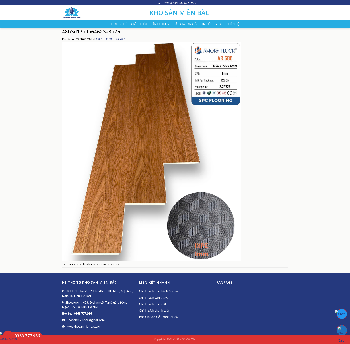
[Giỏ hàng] (286, 13)
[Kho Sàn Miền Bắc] (103, 12)
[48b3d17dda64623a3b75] (151, 151)
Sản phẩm (158, 24)
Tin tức (206, 24)
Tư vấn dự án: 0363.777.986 (178, 3)
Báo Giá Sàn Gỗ (185, 24)
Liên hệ (233, 24)
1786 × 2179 (104, 39)
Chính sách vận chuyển (154, 298)
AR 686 (120, 39)
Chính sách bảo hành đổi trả (158, 291)
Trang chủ (119, 24)
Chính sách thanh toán (154, 310)
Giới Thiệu (139, 24)
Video (220, 24)
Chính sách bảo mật (152, 304)
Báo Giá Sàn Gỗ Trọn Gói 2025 (159, 317)
